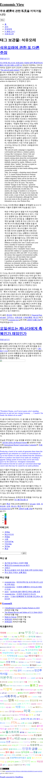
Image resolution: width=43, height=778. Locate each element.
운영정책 (8, 29)
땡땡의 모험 (3, 735)
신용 (5, 755)
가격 (13, 647)
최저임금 (22, 701)
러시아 (26, 693)
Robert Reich (25, 665)
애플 (23, 755)
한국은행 (32, 636)
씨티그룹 (25, 647)
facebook (2, 752)
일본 (37, 646)
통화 (27, 715)
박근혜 (32, 755)
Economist (7, 726)
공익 (35, 715)
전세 (7, 685)
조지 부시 (26, 704)
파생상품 (23, 739)
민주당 (33, 742)
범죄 (26, 707)
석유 (38, 504)
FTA (14, 722)
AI (36, 729)
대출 (25, 682)
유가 (17, 659)
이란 (39, 697)
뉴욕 (18, 696)
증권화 (3, 739)
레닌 (13, 636)
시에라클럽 (27, 317)
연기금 (12, 711)
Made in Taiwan (10, 617)
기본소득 (29, 678)
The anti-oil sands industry (10, 70)
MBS (1, 636)
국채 (10, 685)
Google (38, 662)
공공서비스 (13, 749)
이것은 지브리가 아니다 (26, 594)
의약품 (33, 711)
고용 (7, 758)
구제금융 (22, 745)
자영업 (8, 723)
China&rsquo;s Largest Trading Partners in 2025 (22, 608)
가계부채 (15, 650)
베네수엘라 (34, 656)
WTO (33, 644)
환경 (8, 504)
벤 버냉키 (11, 667)
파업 (15, 670)
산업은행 (33, 704)
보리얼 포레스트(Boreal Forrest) (14, 443)
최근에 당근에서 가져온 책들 (16, 563)
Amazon (14, 644)
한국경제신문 (19, 711)
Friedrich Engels (28, 689)
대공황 (28, 653)
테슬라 (26, 656)
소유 (40, 723)
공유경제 (10, 762)
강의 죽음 (38, 678)
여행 (18, 644)
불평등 (20, 693)
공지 (6, 27)
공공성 (5, 701)
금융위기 (33, 693)
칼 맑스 (34, 739)
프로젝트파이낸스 (18, 758)
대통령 (17, 735)
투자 (34, 674)
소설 (38, 689)
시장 (1, 701)
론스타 (2, 723)
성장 (14, 689)
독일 (34, 659)
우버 (32, 762)
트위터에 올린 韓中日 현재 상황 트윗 (25, 592)
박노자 (26, 636)
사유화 (21, 653)
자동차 (12, 726)
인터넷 (7, 544)
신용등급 (10, 644)
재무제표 (21, 662)
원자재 (9, 315)
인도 (24, 674)
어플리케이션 (15, 742)
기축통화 (31, 647)
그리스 (30, 682)
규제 (13, 755)
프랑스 (2, 707)
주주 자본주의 (31, 667)
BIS (19, 650)
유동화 (5, 659)
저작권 (22, 715)
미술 (19, 719)
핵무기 (38, 707)
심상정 (3, 650)
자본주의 (6, 677)
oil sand (3, 317)
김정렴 (40, 749)
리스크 (9, 636)
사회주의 (10, 696)
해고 (17, 662)
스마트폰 (22, 659)
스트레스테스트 (18, 667)
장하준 (27, 701)
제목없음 (8, 619)
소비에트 (18, 755)
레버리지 (38, 644)
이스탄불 (30, 735)
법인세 (23, 678)
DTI (20, 761)
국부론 (21, 742)
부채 (13, 662)
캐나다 (36, 317)
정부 (28, 745)
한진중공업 (9, 641)
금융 (35, 748)
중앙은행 (34, 700)
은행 (39, 674)
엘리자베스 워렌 (30, 670)
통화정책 (38, 659)
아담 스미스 (39, 732)
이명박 (7, 689)
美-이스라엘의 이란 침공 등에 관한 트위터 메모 (24, 570)
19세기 (7, 568)
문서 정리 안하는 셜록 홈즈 (16, 572)
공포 (4, 641)
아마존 (38, 742)
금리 (19, 670)
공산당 (18, 689)
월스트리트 (12, 731)
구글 (2, 644)
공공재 (33, 678)
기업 (37, 639)
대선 (39, 693)
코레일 (24, 670)
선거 (11, 670)
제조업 (29, 739)
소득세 (2, 696)
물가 (6, 729)
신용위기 (6, 718)
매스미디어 (9, 534)
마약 (41, 719)
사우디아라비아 (26, 641)
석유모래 (18, 317)
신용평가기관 (5, 715)
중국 (9, 738)
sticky (7, 592)
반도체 (9, 745)
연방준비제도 (8, 653)
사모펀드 (35, 697)
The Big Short (21, 656)
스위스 (26, 755)
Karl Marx (18, 674)
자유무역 (34, 745)
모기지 (11, 658)
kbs (6, 765)
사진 (28, 765)
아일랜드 (23, 650)
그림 (12, 735)
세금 (17, 738)
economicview (13, 320)
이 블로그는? (10, 31)
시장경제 (12, 639)
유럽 (17, 729)
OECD (6, 644)
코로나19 (11, 729)
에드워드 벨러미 (19, 682)
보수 (6, 761)
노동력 (19, 704)
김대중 (30, 644)
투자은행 (21, 726)
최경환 (33, 641)
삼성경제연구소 (12, 693)
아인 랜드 (8, 707)
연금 (25, 653)
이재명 (30, 723)
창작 (26, 723)
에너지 (8, 650)
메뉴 (2, 20)
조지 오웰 (38, 755)
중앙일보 (25, 644)
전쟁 (8, 662)
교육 (22, 723)
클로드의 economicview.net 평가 (17, 565)
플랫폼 (22, 732)
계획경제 (29, 639)
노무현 (21, 636)
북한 (17, 700)
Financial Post (37, 315)
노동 (30, 707)
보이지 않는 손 (25, 729)
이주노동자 (19, 639)
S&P (34, 707)
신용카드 (7, 711)
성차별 (9, 735)
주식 (24, 765)
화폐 (2, 704)
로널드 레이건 (32, 732)
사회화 (33, 639)
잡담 (20, 644)
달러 (16, 653)
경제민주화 (14, 704)
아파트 (32, 662)
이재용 (16, 719)
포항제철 (3, 742)
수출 (36, 633)
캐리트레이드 (19, 647)
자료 (40, 445)
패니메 (33, 719)
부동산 (30, 632)
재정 (38, 729)
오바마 (25, 761)
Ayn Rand (40, 633)
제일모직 (3, 662)
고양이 (35, 723)
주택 (40, 701)
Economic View (12, 4)
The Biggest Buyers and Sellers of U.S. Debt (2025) (23, 612)
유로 (23, 685)
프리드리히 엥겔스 (12, 633)
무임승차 (39, 665)
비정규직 (16, 678)
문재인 (5, 749)
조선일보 (37, 735)
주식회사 (8, 755)
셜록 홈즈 (4, 693)
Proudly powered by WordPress (11, 777)
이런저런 (8, 542)
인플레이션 (17, 765)
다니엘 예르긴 (14, 715)
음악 (4, 765)
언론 (8, 742)
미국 (27, 711)
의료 (5, 636)
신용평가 (39, 704)
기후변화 (18, 752)
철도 (22, 689)
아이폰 (2, 726)
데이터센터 (14, 665)
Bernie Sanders (7, 704)
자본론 (6, 639)
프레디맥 (25, 719)
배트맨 (20, 749)
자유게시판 (9, 34)
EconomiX (7, 603)
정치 (6, 546)
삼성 (29, 757)
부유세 (37, 667)
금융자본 (39, 641)
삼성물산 (10, 682)
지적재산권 (12, 656)
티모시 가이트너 (17, 685)
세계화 (6, 670)
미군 (38, 715)
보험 (25, 662)
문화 (6, 537)
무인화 (31, 752)
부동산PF (15, 745)
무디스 (19, 723)
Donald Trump (4, 667)
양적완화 (25, 752)
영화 (11, 700)
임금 (35, 653)
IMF (15, 726)
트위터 (7, 665)
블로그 (34, 685)
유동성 (24, 667)
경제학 (16, 762)
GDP (13, 707)
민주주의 (32, 729)
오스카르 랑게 (28, 659)
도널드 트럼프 (17, 641)
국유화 (3, 633)
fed (4, 732)
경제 (6, 532)
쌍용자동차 (10, 765)
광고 (26, 732)
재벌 (11, 650)
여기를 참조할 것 (21, 500)
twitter (20, 665)
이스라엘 (40, 739)
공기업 (21, 633)
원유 (24, 639)
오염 (8, 506)
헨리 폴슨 (9, 752)
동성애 (33, 726)
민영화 (26, 748)
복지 (38, 719)
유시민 (28, 726)
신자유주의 (33, 650)
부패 (28, 662)
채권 (23, 707)
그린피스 (10, 317)
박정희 (23, 696)
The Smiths (11, 674)
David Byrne (23, 735)
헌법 (15, 636)
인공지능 (26, 742)
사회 (6, 539)
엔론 (32, 653)
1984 (35, 761)
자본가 (30, 697)
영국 (31, 715)
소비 (35, 682)
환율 (35, 752)
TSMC (20, 729)
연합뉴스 (38, 636)
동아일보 (33, 665)
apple (34, 689)
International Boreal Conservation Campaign (20, 445)
